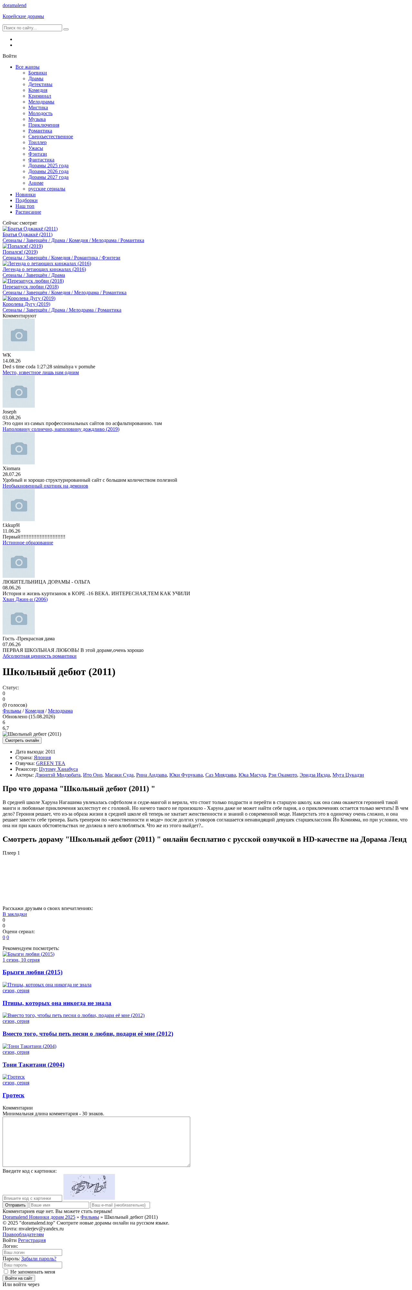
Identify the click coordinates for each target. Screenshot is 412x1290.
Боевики (37, 72)
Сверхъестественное (50, 136)
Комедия (37, 90)
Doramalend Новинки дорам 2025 (39, 1217)
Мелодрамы (41, 101)
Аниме (35, 183)
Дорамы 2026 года (48, 171)
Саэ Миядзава (220, 775)
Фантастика (41, 159)
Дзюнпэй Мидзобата (57, 775)
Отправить (15, 1205)
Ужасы (35, 148)
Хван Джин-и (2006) (25, 599)
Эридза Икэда (315, 775)
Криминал (39, 96)
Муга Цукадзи (348, 775)
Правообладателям (23, 1234)
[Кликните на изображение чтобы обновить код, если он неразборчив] (89, 1198)
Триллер (37, 142)
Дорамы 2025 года (48, 165)
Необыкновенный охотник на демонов (45, 486)
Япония (42, 757)
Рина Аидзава (151, 775)
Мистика (38, 107)
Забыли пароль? (38, 1258)
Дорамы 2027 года (48, 177)
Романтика (40, 130)
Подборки (26, 200)
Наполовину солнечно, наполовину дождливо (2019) (61, 429)
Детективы (40, 84)
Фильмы (12, 710)
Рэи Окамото (282, 775)
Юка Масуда (252, 775)
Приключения (43, 125)
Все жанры (27, 67)
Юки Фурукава (186, 775)
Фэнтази (37, 154)
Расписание (28, 212)
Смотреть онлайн (22, 740)
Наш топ (24, 206)
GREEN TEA (50, 763)
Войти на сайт (19, 1278)
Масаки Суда (119, 775)
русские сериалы (46, 188)
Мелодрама (60, 710)
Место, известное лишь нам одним (41, 372)
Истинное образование (28, 542)
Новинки (25, 194)
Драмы (35, 78)
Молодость (40, 113)
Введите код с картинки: (30, 1171)
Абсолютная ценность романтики (40, 656)
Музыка (37, 119)
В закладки (15, 914)
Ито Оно (92, 775)
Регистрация (32, 1240)
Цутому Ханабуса (58, 769)
